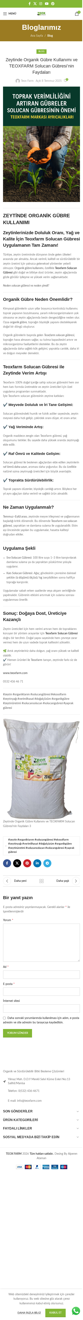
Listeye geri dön (40, 890)
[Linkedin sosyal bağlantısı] (37, 873)
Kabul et (54, 1312)
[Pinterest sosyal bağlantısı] (51, 4)
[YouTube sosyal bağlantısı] (45, 4)
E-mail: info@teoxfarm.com (25, 1110)
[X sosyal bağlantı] (33, 4)
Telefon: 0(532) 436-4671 (23, 1100)
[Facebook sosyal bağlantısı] (28, 4)
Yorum (8, 929)
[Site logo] (40, 13)
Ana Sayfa (35, 35)
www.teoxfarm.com (15, 686)
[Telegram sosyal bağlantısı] (47, 873)
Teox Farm (26, 81)
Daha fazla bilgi (28, 1313)
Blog (48, 35)
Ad (6, 976)
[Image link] (15, 1073)
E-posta (9, 993)
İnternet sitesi (11, 1010)
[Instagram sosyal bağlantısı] (39, 4)
